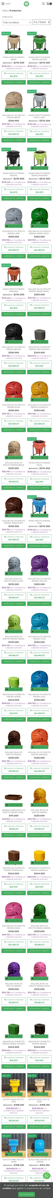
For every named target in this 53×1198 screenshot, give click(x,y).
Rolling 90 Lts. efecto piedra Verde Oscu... (39, 232)
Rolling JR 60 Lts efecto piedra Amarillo (39, 811)
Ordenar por (7, 17)
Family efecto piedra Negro (13, 174)
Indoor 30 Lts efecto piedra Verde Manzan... (14, 695)
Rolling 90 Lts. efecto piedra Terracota (13, 522)
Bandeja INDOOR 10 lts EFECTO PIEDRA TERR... (13, 811)
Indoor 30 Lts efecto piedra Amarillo (39, 869)
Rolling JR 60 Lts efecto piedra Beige (13, 464)
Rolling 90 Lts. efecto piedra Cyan (39, 637)
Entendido (26, 1194)
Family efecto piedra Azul (39, 522)
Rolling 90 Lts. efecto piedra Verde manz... (39, 290)
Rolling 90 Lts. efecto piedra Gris (13, 232)
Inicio (5, 10)
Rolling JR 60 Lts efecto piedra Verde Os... (39, 927)
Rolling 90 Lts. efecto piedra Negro (13, 348)
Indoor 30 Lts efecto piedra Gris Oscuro (39, 348)
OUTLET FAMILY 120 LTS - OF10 (14, 1100)
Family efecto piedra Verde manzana (39, 174)
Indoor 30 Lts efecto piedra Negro (39, 1042)
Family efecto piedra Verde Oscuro (39, 58)
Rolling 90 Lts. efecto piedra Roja (13, 406)
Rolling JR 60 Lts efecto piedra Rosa (39, 985)
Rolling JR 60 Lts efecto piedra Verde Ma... (13, 637)
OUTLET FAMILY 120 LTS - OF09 (39, 1100)
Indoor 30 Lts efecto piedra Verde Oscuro (13, 1042)
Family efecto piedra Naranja (13, 290)
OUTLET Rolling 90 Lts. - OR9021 (39, 1160)
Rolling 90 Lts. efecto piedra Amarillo (39, 406)
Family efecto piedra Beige (13, 58)
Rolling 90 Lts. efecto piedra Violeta (39, 580)
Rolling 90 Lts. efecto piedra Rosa (13, 927)
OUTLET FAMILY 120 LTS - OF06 (14, 1160)
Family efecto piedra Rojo (39, 464)
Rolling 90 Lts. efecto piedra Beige (13, 116)
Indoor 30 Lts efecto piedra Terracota (14, 869)
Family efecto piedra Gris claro (39, 116)
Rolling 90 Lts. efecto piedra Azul (39, 695)
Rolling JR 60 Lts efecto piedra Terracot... (13, 753)
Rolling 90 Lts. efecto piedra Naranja (39, 753)
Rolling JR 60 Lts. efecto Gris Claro (13, 580)
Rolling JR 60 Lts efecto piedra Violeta (13, 985)
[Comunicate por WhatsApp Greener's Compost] (46, 1175)
